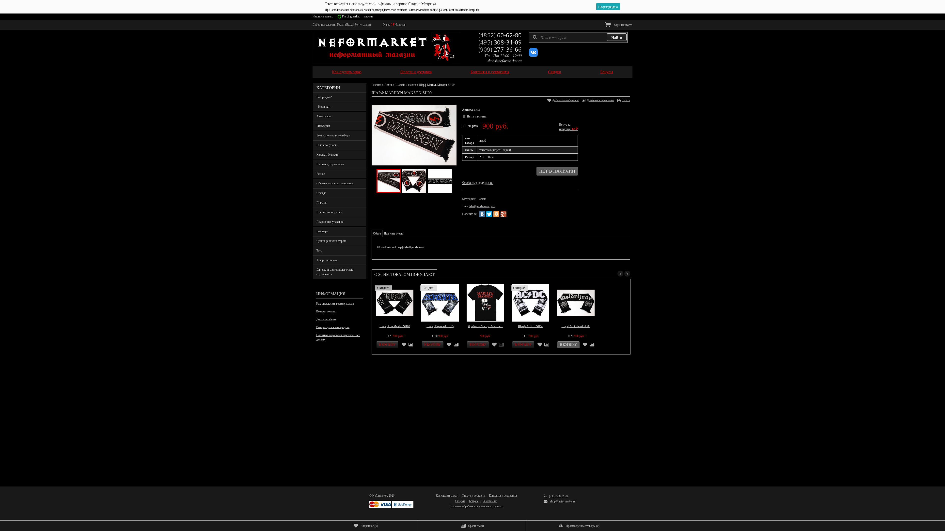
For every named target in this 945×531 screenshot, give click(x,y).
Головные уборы (326, 145)
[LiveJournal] (511, 214)
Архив (388, 85)
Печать (626, 100)
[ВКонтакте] (482, 214)
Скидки (554, 72)
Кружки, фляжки (327, 154)
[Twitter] (489, 214)
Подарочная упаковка (329, 221)
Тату (319, 250)
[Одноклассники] (496, 214)
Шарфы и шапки (405, 85)
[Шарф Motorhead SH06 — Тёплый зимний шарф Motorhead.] (576, 303)
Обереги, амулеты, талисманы (334, 183)
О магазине (490, 501)
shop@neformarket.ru (504, 60)
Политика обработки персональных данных (338, 337)
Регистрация (362, 24)
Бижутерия (323, 126)
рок (492, 206)
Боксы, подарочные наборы (333, 135)
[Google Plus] (503, 214)
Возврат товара (325, 311)
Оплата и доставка (416, 72)
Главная (376, 85)
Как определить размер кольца (335, 303)
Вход (349, 24)
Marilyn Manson (479, 206)
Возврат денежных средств (332, 327)
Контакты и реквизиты (490, 72)
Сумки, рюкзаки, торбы (331, 241)
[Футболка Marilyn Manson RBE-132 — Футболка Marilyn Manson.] (485, 303)
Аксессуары (323, 116)
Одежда (321, 193)
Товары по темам (327, 260)
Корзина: (622, 25)
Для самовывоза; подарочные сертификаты (334, 272)
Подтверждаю (608, 7)
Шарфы (481, 199)
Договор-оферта (326, 319)
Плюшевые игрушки (329, 212)
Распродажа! (324, 97)
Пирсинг (321, 202)
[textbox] (578, 37)
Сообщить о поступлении (477, 182)
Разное (320, 174)
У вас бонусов (394, 24)
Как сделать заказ (346, 72)
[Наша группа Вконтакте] (533, 56)
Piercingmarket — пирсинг (358, 16)
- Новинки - (323, 106)
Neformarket (379, 495)
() (369, 526)
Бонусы (606, 72)
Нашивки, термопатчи (330, 164)
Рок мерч (322, 231)
